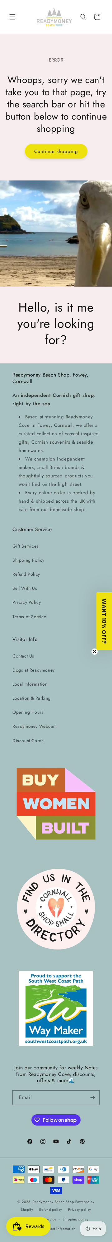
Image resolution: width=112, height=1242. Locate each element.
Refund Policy (26, 574)
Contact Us (23, 656)
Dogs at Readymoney (33, 670)
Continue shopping (56, 151)
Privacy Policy (26, 602)
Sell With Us (24, 588)
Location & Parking (31, 698)
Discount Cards (28, 740)
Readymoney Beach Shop (54, 1201)
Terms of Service (29, 617)
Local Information (29, 684)
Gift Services (25, 546)
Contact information (59, 1228)
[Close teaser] (94, 651)
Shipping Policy (28, 560)
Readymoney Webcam (34, 726)
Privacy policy (79, 1209)
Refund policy (50, 1209)
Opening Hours (28, 712)
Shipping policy (76, 1219)
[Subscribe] (92, 1097)
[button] (12, 17)
